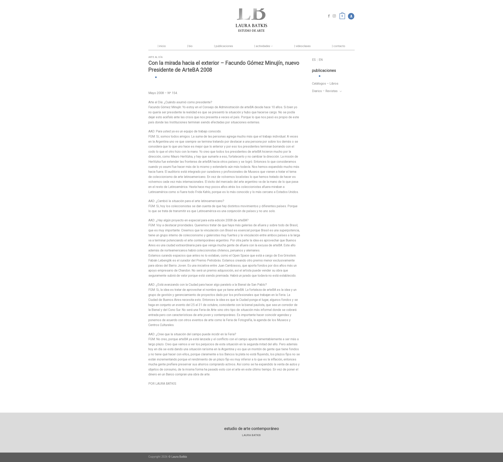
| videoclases (302, 46)
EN (321, 60)
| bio (190, 46)
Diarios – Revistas (325, 91)
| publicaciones (223, 46)
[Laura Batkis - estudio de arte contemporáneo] (251, 16)
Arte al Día (155, 57)
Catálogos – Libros (325, 83)
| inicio (162, 46)
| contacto (338, 46)
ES (314, 60)
